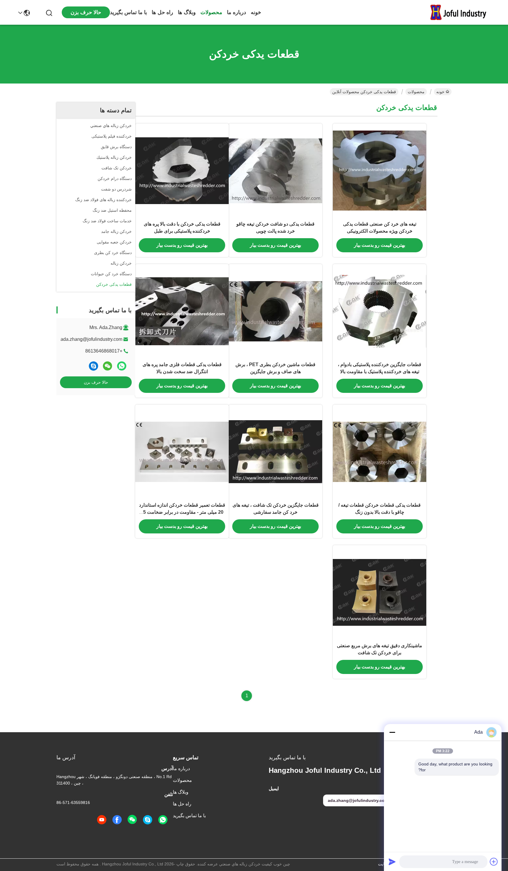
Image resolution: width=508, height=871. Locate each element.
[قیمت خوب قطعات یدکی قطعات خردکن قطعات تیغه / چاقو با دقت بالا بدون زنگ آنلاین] (379, 451)
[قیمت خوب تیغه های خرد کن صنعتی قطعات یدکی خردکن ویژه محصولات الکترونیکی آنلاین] (379, 170)
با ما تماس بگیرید (128, 12)
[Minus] (392, 732)
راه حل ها (162, 12)
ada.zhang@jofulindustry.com (91, 339)
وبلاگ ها (187, 12)
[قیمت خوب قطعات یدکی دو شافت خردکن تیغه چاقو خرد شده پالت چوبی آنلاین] (275, 170)
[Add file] (494, 861)
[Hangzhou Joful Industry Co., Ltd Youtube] (101, 819)
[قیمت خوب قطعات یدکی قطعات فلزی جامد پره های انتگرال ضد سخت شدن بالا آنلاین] (182, 311)
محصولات (211, 12)
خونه (256, 12)
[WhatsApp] (121, 366)
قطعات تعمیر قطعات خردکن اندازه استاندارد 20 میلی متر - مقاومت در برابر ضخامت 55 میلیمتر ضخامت (182, 512)
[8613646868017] (163, 819)
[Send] (392, 861)
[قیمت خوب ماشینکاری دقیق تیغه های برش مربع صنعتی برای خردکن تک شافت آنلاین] (379, 592)
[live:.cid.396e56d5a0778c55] (93, 366)
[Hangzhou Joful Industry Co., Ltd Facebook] (117, 819)
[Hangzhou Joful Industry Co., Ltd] (461, 12)
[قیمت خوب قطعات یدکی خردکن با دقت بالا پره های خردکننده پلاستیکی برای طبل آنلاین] (182, 170)
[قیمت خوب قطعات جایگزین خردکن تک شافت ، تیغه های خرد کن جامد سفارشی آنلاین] (275, 451)
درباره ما (236, 12)
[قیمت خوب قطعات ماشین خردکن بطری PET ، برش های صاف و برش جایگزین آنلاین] (275, 311)
